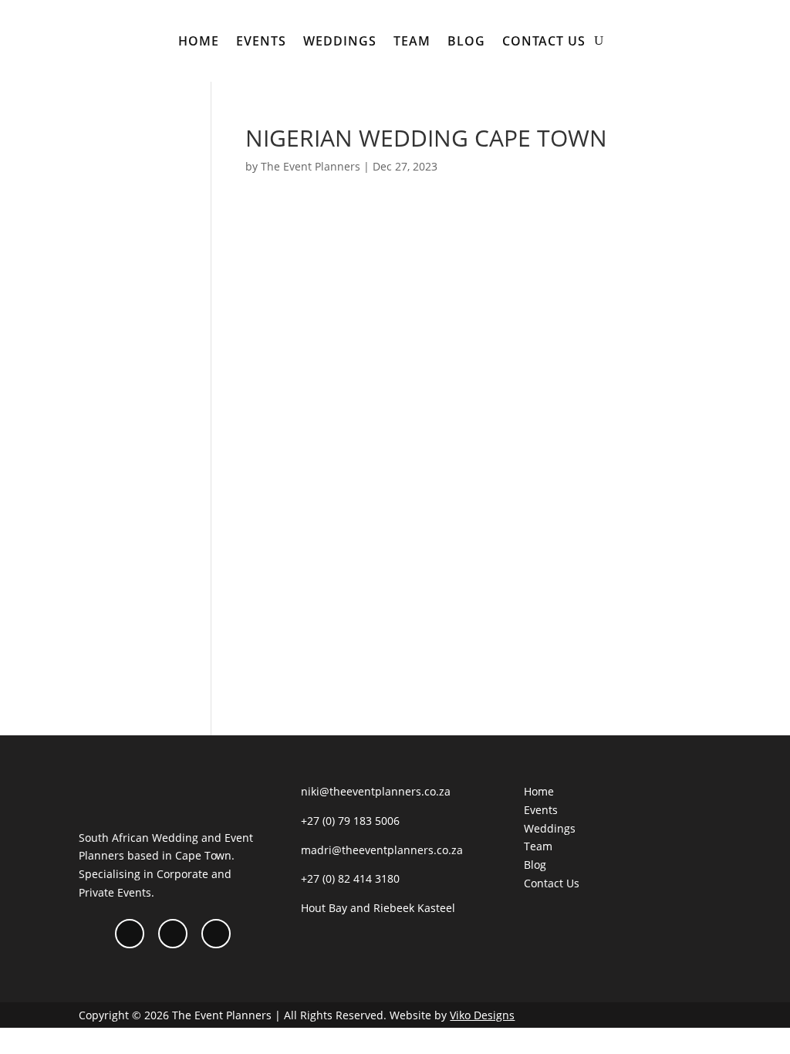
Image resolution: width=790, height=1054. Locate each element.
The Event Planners (310, 166)
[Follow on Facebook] (129, 933)
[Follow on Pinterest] (216, 933)
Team (411, 40)
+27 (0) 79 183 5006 (350, 820)
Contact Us (544, 40)
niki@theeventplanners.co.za (376, 791)
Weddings (339, 40)
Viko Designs (482, 1015)
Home (198, 40)
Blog (466, 40)
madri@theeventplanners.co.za (382, 850)
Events (261, 40)
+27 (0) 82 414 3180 (350, 878)
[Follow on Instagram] (172, 933)
